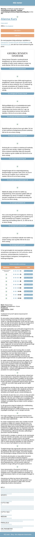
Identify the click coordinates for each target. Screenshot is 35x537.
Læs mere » (17, 30)
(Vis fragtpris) (9, 26)
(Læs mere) (4, 23)
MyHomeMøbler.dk (24, 42)
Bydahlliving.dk (5, 44)
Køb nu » (17, 35)
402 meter (17, 3)
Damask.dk (4, 42)
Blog (12, 534)
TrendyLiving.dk (13, 42)
